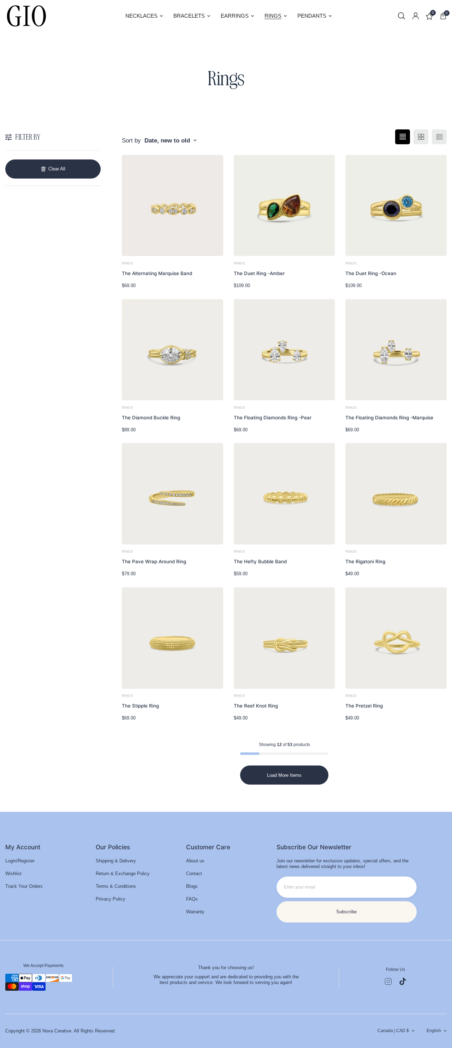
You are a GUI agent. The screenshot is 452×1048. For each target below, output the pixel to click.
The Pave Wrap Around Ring (154, 561)
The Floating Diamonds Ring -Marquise (389, 417)
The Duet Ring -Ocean (370, 273)
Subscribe (346, 911)
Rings (127, 263)
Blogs (192, 886)
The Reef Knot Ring (256, 706)
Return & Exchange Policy (123, 873)
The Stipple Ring (140, 706)
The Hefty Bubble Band (260, 561)
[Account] (415, 15)
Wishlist (13, 873)
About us (195, 860)
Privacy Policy (110, 899)
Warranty (195, 911)
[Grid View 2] (421, 136)
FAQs (192, 899)
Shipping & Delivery (116, 860)
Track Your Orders (24, 886)
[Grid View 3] (402, 136)
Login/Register (20, 860)
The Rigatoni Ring (365, 561)
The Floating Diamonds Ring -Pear (272, 417)
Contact (194, 873)
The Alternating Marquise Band (157, 273)
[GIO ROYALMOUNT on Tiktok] (402, 981)
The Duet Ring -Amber (259, 273)
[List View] (439, 136)
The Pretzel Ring (364, 706)
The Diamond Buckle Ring (151, 417)
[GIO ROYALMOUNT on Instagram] (388, 981)
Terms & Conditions (116, 886)
